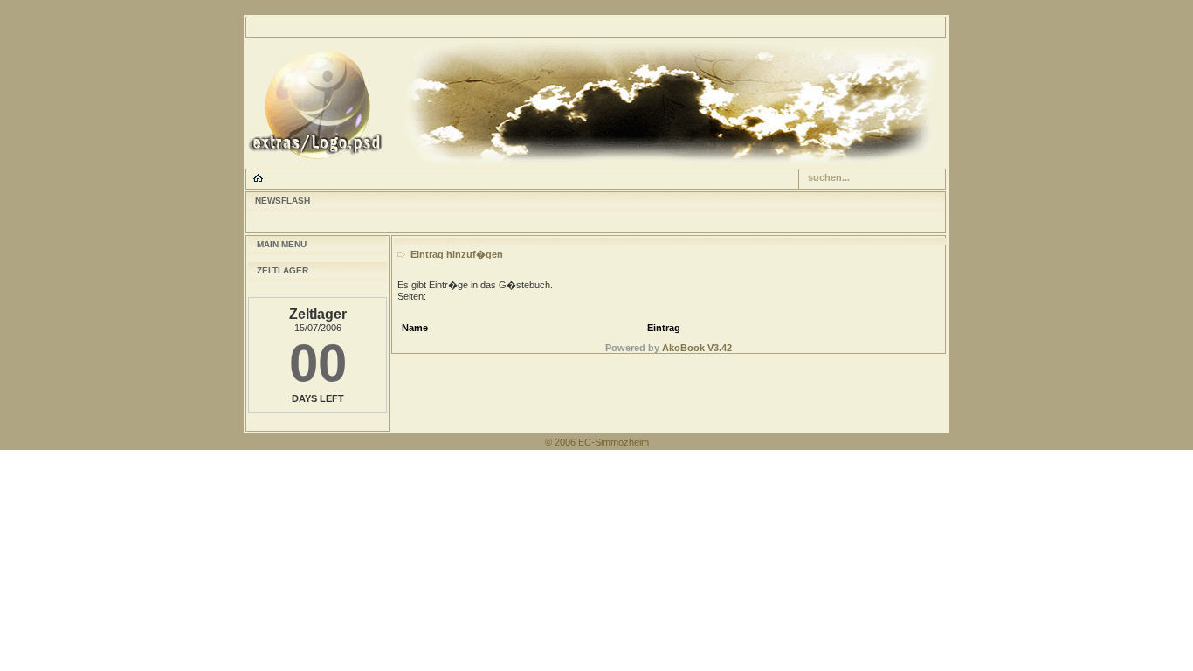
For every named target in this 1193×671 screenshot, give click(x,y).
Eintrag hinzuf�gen (456, 254)
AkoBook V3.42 (697, 347)
